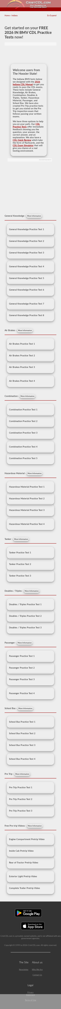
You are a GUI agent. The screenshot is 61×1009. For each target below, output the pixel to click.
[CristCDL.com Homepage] (31, 9)
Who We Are (37, 970)
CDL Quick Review (22, 140)
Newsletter (23, 970)
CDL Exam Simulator (23, 145)
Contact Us (37, 975)
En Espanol (51, 16)
